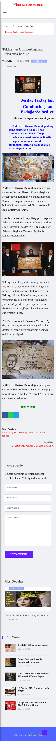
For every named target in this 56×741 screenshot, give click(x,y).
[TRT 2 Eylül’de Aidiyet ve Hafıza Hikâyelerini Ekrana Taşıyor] (10, 677)
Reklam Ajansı (36, 735)
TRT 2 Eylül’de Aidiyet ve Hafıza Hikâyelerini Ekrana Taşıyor (33, 675)
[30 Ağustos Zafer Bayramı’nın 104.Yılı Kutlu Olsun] (10, 705)
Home (7, 26)
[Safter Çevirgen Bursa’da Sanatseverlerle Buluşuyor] (10, 662)
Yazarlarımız (17, 26)
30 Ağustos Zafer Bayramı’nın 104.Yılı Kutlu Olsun (32, 703)
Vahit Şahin (30, 26)
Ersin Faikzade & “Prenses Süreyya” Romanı (26, 615)
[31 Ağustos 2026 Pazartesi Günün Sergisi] (10, 691)
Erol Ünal (16, 589)
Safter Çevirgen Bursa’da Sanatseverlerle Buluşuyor (30, 660)
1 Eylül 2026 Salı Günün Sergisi (33, 645)
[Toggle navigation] (4, 13)
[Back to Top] (44, 732)
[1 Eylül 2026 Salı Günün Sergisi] (10, 648)
